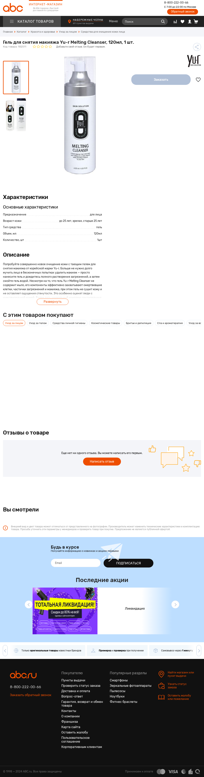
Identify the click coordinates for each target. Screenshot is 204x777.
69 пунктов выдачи (83, 23)
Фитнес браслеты (123, 702)
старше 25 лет (92, 221)
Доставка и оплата (75, 691)
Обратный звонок (182, 11)
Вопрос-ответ (72, 696)
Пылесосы (117, 691)
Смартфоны (119, 680)
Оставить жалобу (74, 732)
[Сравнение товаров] (175, 21)
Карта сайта (70, 727)
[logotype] (13, 8)
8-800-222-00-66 (176, 2)
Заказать (161, 79)
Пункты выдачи (73, 680)
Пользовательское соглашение (75, 739)
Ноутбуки (117, 696)
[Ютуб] (30, 714)
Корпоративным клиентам (81, 747)
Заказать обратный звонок (30, 695)
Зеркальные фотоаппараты (130, 686)
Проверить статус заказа (80, 686)
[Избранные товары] (182, 21)
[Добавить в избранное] (198, 79)
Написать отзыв (102, 461)
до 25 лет (65, 221)
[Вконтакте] (13, 714)
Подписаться (128, 563)
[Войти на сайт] (190, 21)
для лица (96, 214)
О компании (70, 716)
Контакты (68, 711)
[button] (29, 604)
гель (99, 227)
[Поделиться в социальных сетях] (197, 47)
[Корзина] (197, 21)
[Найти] (163, 21)
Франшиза (69, 722)
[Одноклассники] (21, 714)
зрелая (77, 221)
